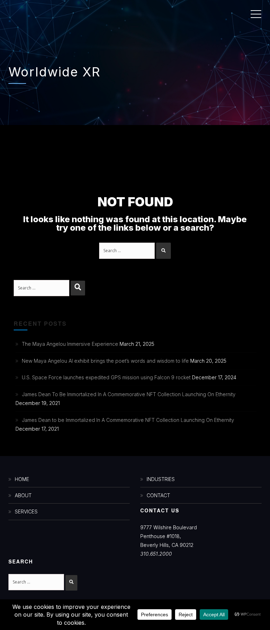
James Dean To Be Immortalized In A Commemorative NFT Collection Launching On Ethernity (129, 394)
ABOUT (23, 495)
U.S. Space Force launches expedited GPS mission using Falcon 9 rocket (106, 377)
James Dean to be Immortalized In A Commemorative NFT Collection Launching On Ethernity (128, 420)
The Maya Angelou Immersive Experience (70, 344)
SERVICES (26, 511)
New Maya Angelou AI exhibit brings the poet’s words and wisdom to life (105, 361)
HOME (22, 479)
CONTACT (158, 495)
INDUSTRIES (161, 479)
